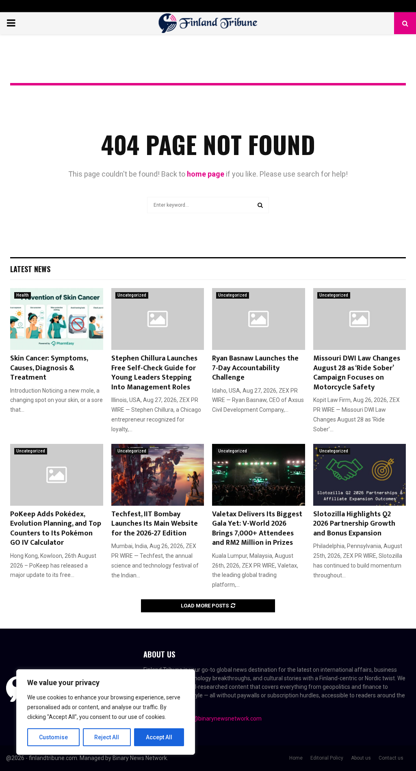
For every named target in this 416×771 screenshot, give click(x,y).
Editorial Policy (326, 758)
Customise (53, 737)
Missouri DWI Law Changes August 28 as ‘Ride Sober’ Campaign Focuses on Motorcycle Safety (356, 372)
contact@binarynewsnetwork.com (217, 718)
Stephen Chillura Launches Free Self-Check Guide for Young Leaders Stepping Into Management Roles (154, 372)
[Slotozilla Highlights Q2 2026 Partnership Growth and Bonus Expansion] (359, 475)
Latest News (30, 269)
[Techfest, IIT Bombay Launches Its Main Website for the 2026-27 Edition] (157, 475)
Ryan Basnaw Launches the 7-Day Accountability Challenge (255, 368)
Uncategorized (131, 295)
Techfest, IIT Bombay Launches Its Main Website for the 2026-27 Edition (154, 523)
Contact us (391, 758)
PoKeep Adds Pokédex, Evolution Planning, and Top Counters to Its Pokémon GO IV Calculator (55, 528)
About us (361, 758)
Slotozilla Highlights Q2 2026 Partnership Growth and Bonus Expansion (354, 523)
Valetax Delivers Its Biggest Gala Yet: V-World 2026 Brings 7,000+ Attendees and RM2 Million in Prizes (257, 528)
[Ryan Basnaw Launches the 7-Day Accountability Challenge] (258, 319)
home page (205, 174)
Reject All (106, 737)
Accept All (159, 737)
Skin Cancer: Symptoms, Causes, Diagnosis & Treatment (49, 368)
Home (296, 758)
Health (22, 295)
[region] (105, 712)
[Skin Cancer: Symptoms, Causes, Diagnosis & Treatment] (56, 319)
